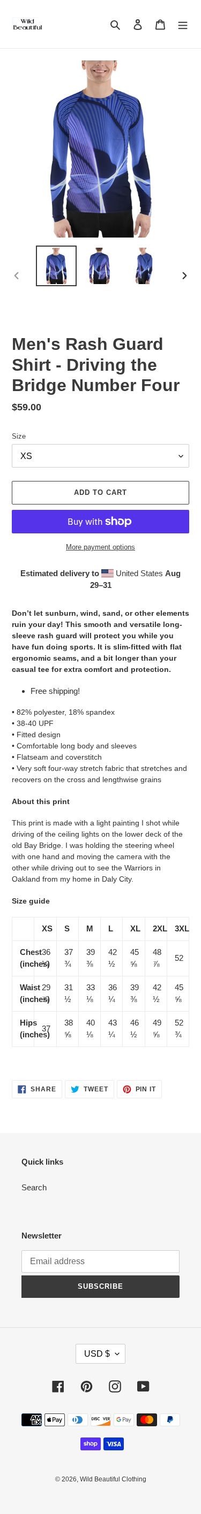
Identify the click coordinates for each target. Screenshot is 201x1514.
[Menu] (183, 24)
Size (19, 436)
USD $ (97, 1353)
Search (34, 1187)
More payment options (100, 547)
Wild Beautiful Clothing (113, 1479)
